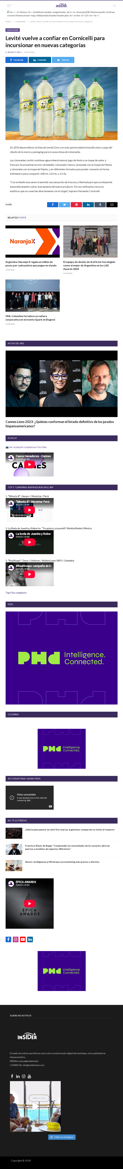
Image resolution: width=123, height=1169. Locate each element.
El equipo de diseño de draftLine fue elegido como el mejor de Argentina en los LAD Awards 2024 (89, 265)
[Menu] (9, 5)
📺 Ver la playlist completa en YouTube (26, 447)
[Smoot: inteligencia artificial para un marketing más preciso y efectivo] (14, 865)
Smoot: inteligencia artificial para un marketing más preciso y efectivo (62, 861)
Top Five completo (16, 592)
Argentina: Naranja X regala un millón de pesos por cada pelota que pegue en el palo (31, 263)
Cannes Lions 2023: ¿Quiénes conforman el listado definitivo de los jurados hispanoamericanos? (60, 424)
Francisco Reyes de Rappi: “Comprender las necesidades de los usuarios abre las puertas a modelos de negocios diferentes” (67, 847)
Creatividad (13, 30)
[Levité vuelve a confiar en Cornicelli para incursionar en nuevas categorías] (61, 103)
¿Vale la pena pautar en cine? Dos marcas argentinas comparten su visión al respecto (70, 829)
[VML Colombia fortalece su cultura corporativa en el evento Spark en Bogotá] (32, 295)
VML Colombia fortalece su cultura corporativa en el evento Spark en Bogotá (30, 317)
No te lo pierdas (17, 820)
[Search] (114, 5)
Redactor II (14, 52)
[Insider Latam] (61, 5)
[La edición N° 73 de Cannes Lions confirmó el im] (35, 1106)
